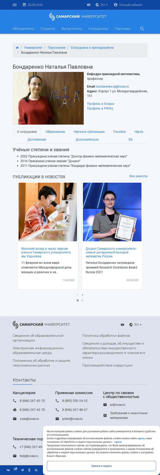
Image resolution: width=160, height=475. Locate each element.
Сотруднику (98, 29)
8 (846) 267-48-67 (74, 410)
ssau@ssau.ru (29, 419)
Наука (138, 132)
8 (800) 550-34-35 (74, 401)
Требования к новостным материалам (128, 415)
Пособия (119, 132)
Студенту (47, 29)
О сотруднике (27, 132)
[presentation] (77, 295)
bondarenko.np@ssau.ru (112, 86)
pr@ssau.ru (117, 405)
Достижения (37, 139)
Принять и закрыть (101, 466)
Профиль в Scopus (100, 104)
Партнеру (122, 29)
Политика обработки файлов (106, 336)
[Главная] (17, 48)
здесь (141, 438)
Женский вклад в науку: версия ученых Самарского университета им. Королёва (46, 252)
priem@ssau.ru (72, 419)
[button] (102, 5)
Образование (55, 132)
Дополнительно (87, 139)
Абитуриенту (23, 29)
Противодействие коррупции (107, 365)
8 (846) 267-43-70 (32, 401)
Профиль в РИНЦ (100, 108)
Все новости (138, 176)
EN (130, 139)
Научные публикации (89, 132)
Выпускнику (71, 29)
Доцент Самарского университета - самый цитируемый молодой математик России (111, 252)
